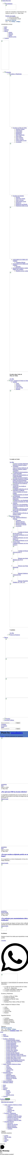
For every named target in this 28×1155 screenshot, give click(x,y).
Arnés (17, 383)
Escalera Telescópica (11, 1047)
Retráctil (18, 389)
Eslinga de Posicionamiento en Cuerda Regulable (20, 475)
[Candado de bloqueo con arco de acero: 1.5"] (15, 532)
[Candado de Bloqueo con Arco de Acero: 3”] (15, 550)
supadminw (17, 732)
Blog (2, 786)
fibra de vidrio (7, 1137)
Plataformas (19, 133)
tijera (5, 1141)
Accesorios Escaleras (11, 1051)
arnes (5, 1138)
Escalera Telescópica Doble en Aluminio (16, 1055)
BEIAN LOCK (12, 36)
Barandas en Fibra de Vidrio (14, 1117)
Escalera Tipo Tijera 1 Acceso (13, 1041)
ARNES (15, 382)
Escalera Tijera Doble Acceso (13, 1058)
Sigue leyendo (4, 799)
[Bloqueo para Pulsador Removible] (15, 566)
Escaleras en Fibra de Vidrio (20, 127)
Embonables (19, 132)
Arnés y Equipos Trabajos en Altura (13, 1104)
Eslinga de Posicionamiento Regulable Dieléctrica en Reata (20, 481)
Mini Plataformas (20, 135)
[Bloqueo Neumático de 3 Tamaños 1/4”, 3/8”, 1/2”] (15, 581)
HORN (10, 32)
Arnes (7, 1065)
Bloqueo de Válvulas (21, 524)
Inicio (2, 736)
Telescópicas (19, 130)
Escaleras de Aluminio (18, 195)
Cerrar (1, 1032)
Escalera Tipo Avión (11, 1048)
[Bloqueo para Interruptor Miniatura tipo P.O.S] (15, 558)
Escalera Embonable (11, 1043)
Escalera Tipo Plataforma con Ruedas (15, 1060)
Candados (18, 520)
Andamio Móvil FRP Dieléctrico (14, 1061)
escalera (6, 1135)
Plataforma (18, 203)
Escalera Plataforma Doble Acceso (14, 1054)
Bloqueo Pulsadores (21, 523)
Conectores (18, 386)
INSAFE (11, 34)
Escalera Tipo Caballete (12, 1050)
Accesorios (18, 142)
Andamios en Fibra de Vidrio (14, 1116)
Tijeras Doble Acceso (21, 140)
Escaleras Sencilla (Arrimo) (13, 1040)
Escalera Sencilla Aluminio (12, 1053)
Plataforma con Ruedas (21, 204)
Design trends (4, 912)
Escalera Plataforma (11, 1044)
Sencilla (18, 197)
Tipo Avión (18, 136)
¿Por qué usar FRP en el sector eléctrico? (14, 792)
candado (6, 1140)
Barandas (18, 266)
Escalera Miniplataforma (12, 1045)
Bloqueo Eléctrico (20, 521)
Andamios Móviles (20, 262)
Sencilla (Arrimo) (20, 129)
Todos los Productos (15, 634)
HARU (10, 35)
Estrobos (18, 385)
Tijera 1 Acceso (20, 139)
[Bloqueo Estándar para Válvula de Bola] (15, 573)
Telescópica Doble (20, 198)
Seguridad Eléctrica (15, 516)
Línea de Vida (19, 387)
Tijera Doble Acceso (21, 201)
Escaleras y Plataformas (16, 74)
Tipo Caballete (19, 137)
